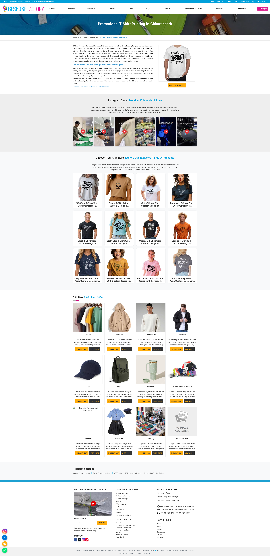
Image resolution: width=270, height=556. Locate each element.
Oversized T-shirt (135, 550)
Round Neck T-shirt (187, 550)
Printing (262, 9)
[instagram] (4, 531)
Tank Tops (112, 550)
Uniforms (240, 9)
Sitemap (160, 535)
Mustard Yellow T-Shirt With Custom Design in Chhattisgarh (118, 279)
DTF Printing (118, 473)
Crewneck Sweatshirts (123, 528)
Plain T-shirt (122, 550)
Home (212, 2)
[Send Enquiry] (4, 544)
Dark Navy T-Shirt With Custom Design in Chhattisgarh (181, 204)
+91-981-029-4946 (260, 1)
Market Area (161, 538)
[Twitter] (79, 539)
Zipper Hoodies (121, 523)
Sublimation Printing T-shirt (154, 473)
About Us (220, 2)
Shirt (117, 507)
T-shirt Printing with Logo (102, 473)
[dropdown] (54, 9)
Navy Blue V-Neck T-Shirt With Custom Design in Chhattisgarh (86, 279)
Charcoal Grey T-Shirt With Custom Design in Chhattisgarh (181, 279)
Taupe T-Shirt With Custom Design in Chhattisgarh (118, 204)
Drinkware (167, 9)
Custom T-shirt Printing (81, 473)
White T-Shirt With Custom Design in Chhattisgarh (150, 204)
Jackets (112, 9)
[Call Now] (4, 537)
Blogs (236, 2)
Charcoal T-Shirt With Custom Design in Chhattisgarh (150, 242)
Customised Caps (122, 493)
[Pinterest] (86, 539)
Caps (131, 9)
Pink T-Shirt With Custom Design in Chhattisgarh (150, 279)
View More (95, 349)
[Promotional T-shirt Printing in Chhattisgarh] (177, 63)
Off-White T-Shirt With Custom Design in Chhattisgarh (87, 204)
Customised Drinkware (123, 496)
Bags (148, 9)
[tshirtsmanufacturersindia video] (83, 131)
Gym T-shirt (161, 550)
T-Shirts (50, 9)
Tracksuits (219, 9)
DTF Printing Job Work (133, 473)
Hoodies (70, 9)
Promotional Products (193, 9)
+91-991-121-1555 (182, 513)
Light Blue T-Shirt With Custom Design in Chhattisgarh (118, 242)
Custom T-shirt (149, 550)
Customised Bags (122, 499)
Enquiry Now (82, 349)
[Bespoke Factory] (23, 8)
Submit (102, 523)
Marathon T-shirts (122, 535)
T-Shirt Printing (90, 37)
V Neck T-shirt (172, 550)
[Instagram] (83, 539)
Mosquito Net (182, 438)
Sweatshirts (91, 9)
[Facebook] (75, 539)
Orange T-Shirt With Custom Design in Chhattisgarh (182, 242)
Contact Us (245, 2)
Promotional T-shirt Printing (125, 525)
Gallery (228, 2)
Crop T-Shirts (101, 550)
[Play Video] (93, 503)
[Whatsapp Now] (4, 550)
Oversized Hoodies (122, 530)
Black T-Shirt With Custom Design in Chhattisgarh (87, 242)
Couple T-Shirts (88, 550)
